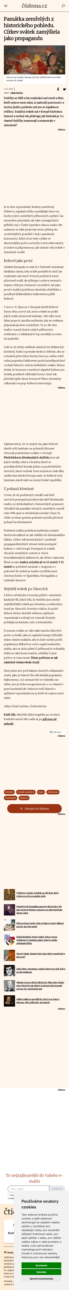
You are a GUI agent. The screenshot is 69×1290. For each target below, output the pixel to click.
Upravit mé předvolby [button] (41, 1278)
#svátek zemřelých (25, 792)
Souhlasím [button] (41, 1265)
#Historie (24, 798)
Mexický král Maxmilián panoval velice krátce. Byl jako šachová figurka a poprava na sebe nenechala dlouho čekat (39, 909)
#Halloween (53, 792)
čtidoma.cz (34, 6)
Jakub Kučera (16, 93)
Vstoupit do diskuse (36, 808)
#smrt (41, 792)
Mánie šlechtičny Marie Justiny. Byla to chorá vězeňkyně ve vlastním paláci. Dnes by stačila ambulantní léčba (36, 940)
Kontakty (8, 1281)
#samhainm (10, 798)
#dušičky (9, 792)
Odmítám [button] (41, 1272)
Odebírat (57, 1189)
